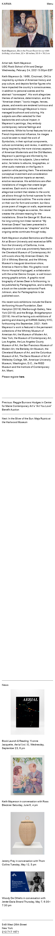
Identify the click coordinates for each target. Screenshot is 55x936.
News (5, 684)
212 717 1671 (10, 931)
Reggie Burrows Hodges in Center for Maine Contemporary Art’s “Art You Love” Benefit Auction (27, 406)
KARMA (7, 3)
